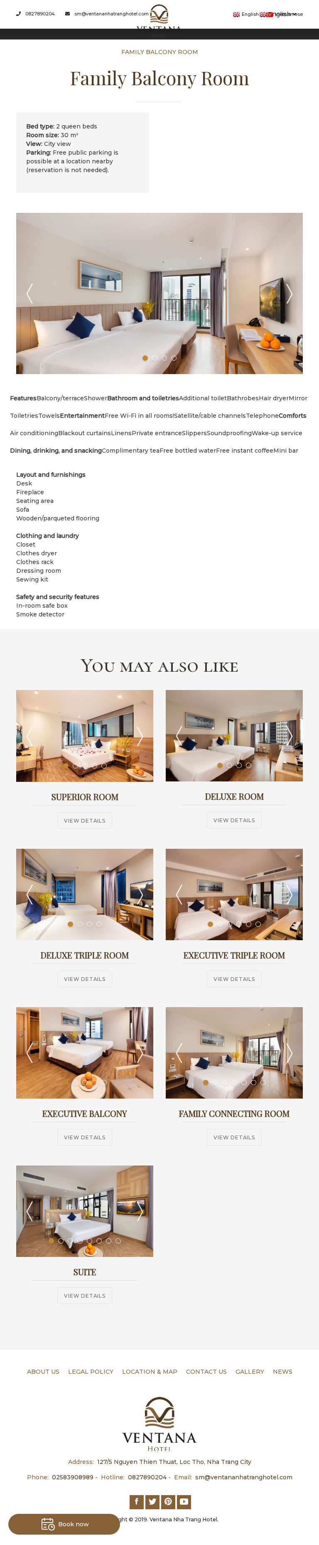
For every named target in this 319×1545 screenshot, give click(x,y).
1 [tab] (145, 358)
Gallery (250, 1371)
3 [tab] (164, 358)
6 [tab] (258, 924)
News (282, 1371)
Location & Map (149, 1371)
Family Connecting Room (234, 1113)
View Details (85, 821)
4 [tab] (174, 358)
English (279, 14)
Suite (85, 1271)
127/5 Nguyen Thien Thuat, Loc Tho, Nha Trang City (174, 1462)
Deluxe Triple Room (85, 955)
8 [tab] (118, 1241)
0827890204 (39, 14)
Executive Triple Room (234, 955)
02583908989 (72, 1477)
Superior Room (85, 796)
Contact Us (206, 1371)
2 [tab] (154, 358)
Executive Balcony (84, 1113)
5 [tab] (104, 766)
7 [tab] (263, 1082)
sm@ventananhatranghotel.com (111, 14)
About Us (43, 1371)
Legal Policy (90, 1371)
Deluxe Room (234, 796)
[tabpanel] (159, 293)
